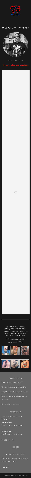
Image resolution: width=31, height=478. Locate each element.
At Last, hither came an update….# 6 (13, 382)
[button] (6, 351)
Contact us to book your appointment (16, 65)
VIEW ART (5, 467)
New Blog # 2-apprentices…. (10, 404)
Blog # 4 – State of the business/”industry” (15, 392)
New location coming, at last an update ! (14, 387)
